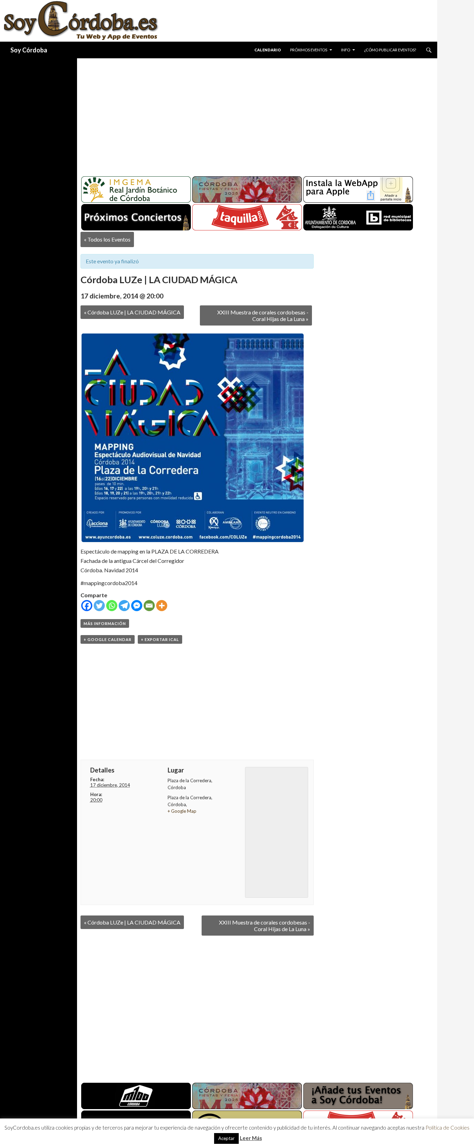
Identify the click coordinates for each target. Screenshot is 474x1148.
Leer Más (251, 1138)
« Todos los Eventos (107, 239)
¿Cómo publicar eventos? (390, 50)
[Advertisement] (250, 114)
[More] (161, 605)
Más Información (105, 623)
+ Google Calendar (108, 639)
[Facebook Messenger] (136, 605)
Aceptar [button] (226, 1138)
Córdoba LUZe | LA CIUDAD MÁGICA (132, 312)
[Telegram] (124, 605)
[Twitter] (99, 605)
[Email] (149, 605)
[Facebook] (86, 605)
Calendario (267, 50)
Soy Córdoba (28, 50)
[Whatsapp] (111, 605)
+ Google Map (182, 811)
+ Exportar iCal (160, 639)
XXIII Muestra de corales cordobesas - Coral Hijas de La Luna (262, 315)
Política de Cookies (447, 1127)
